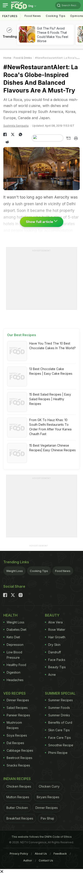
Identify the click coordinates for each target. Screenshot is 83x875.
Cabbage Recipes (20, 750)
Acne (52, 674)
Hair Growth (56, 637)
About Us (41, 853)
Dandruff (54, 652)
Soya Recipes (17, 735)
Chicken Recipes (18, 786)
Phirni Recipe (58, 753)
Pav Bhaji (47, 818)
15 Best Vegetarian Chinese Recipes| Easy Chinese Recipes (52, 447)
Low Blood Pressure (14, 654)
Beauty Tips (57, 667)
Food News (33, 16)
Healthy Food (16, 665)
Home (7, 57)
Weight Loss (14, 571)
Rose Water (56, 629)
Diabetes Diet (16, 629)
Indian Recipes (17, 778)
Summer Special (60, 693)
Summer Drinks (59, 715)
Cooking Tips (39, 571)
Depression (15, 644)
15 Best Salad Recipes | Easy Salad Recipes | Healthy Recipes (50, 399)
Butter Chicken (17, 808)
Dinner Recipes (18, 700)
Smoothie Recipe (60, 745)
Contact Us (46, 860)
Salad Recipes (17, 707)
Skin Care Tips (59, 730)
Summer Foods (59, 707)
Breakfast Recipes (19, 818)
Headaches (15, 680)
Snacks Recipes (18, 765)
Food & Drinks (23, 57)
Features (9, 16)
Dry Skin (54, 644)
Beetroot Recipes (19, 758)
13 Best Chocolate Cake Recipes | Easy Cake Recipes (50, 371)
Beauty (52, 615)
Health (10, 615)
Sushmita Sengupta (16, 125)
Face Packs (56, 660)
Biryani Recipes (48, 797)
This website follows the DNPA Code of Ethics (42, 836)
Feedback (60, 853)
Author (27, 860)
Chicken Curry (49, 786)
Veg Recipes (14, 693)
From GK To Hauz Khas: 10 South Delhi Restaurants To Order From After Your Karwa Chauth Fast (50, 427)
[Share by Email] (68, 138)
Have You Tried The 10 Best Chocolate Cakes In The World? (52, 345)
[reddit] (7, 142)
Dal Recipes (15, 743)
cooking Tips (55, 16)
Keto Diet (13, 637)
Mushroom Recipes (14, 725)
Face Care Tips (59, 737)
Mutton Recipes (17, 797)
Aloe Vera (55, 622)
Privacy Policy (19, 853)
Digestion (13, 672)
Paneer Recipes (18, 715)
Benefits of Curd (60, 722)
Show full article (40, 222)
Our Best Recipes (21, 335)
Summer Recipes (60, 700)
